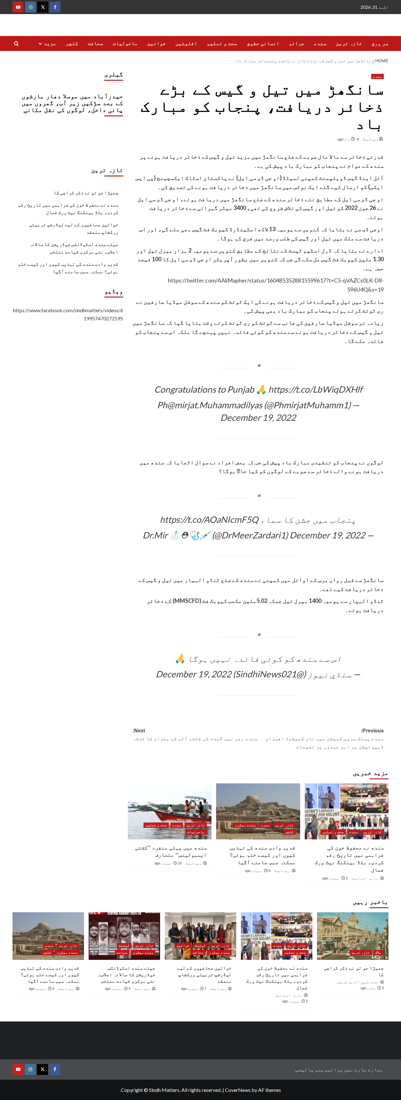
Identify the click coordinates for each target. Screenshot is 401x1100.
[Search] (16, 43)
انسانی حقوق (263, 43)
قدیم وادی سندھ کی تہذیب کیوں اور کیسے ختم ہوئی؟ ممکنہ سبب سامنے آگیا (262, 855)
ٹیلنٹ (200, 945)
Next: (195, 734)
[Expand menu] (40, 43)
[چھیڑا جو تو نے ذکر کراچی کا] (352, 936)
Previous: (324, 738)
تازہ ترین (349, 43)
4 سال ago (348, 139)
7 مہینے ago (193, 989)
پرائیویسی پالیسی (319, 1069)
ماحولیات (125, 43)
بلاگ (378, 952)
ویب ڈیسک (370, 139)
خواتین (156, 43)
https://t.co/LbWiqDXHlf (315, 389)
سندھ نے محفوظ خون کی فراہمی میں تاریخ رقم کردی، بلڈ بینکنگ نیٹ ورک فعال (68, 208)
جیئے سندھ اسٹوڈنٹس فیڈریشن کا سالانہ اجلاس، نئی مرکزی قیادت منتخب (73, 247)
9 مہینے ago (257, 871)
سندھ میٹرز (245, 825)
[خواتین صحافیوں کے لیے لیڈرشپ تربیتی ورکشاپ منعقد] (200, 936)
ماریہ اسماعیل (365, 878)
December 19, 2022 (258, 417)
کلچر (72, 43)
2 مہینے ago (335, 878)
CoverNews (238, 1090)
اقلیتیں (186, 43)
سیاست (122, 952)
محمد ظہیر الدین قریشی (357, 982)
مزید (50, 43)
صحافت (95, 43)
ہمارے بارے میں (363, 1069)
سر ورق (380, 43)
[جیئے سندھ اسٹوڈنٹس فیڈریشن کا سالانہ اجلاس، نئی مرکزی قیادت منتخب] (124, 936)
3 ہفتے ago (372, 988)
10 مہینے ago (168, 863)
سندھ (320, 43)
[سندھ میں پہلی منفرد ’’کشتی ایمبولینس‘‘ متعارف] (169, 811)
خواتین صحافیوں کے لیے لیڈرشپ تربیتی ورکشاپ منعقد (73, 227)
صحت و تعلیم (222, 43)
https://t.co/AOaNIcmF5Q (209, 519)
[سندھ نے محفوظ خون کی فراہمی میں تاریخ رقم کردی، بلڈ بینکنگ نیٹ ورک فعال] (346, 811)
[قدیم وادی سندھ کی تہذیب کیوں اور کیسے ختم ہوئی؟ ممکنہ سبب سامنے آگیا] (258, 811)
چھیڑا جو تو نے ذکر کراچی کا (86, 192)
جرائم (297, 43)
